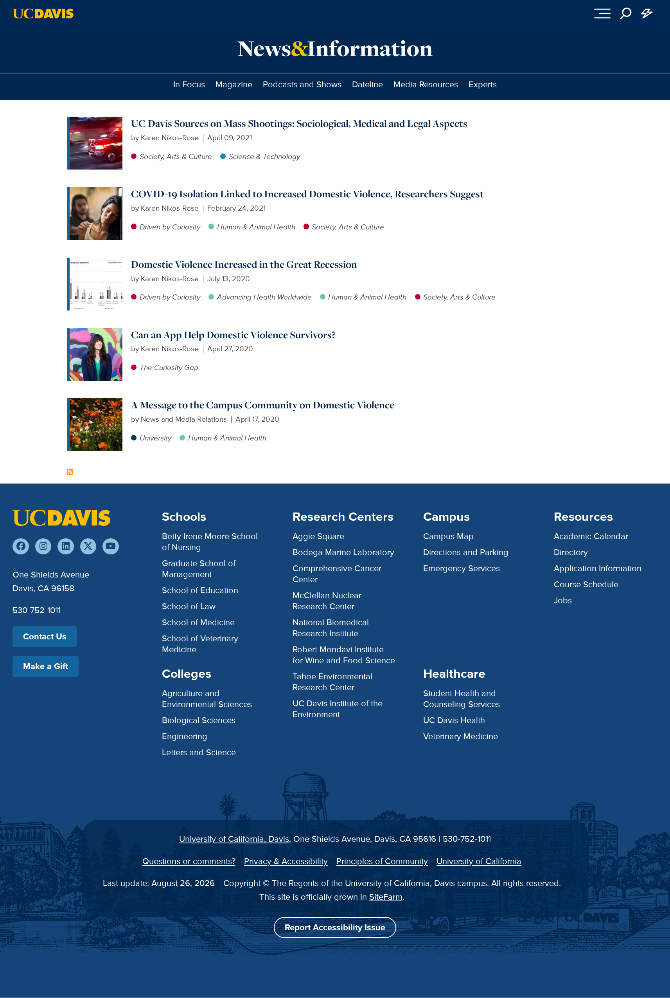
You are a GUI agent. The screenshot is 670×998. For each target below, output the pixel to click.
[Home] (61, 517)
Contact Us (44, 636)
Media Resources (425, 84)
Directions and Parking (465, 552)
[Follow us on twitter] (88, 546)
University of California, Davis (234, 839)
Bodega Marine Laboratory (343, 552)
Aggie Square (318, 536)
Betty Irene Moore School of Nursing (210, 541)
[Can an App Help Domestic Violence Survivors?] (96, 333)
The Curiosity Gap (169, 367)
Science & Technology (264, 156)
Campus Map (448, 536)
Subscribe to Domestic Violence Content (70, 472)
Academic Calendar (591, 536)
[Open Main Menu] (602, 13)
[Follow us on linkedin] (65, 546)
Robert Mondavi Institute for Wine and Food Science (344, 654)
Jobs (563, 600)
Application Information (597, 568)
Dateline (367, 84)
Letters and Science (199, 752)
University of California (478, 861)
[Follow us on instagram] (43, 546)
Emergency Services (461, 568)
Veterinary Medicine (460, 736)
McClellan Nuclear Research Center (327, 600)
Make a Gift (45, 666)
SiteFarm (385, 897)
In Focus (189, 84)
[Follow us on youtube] (110, 546)
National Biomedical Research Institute (331, 627)
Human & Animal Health (256, 227)
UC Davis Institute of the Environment (338, 708)
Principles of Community (382, 861)
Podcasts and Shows (302, 84)
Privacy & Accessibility (286, 861)
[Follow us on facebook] (21, 546)
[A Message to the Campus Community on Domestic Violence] (96, 403)
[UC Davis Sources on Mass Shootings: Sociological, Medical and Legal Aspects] (96, 122)
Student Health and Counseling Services (461, 698)
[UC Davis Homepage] (43, 13)
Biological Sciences (198, 720)
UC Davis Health (454, 720)
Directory (571, 552)
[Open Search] (625, 13)
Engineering (184, 736)
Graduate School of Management (198, 568)
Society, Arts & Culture (176, 156)
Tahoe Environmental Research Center (332, 681)
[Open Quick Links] (646, 13)
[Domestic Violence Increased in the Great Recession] (96, 263)
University (155, 438)
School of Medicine (198, 622)
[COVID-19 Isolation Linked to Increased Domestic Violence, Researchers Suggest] (96, 192)
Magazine (234, 84)
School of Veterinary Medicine (200, 643)
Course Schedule (586, 584)
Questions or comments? (188, 861)
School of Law (189, 606)
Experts (483, 84)
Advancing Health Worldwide (264, 297)
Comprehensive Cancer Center (337, 573)
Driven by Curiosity (170, 227)
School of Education (200, 590)
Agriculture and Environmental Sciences (207, 698)
